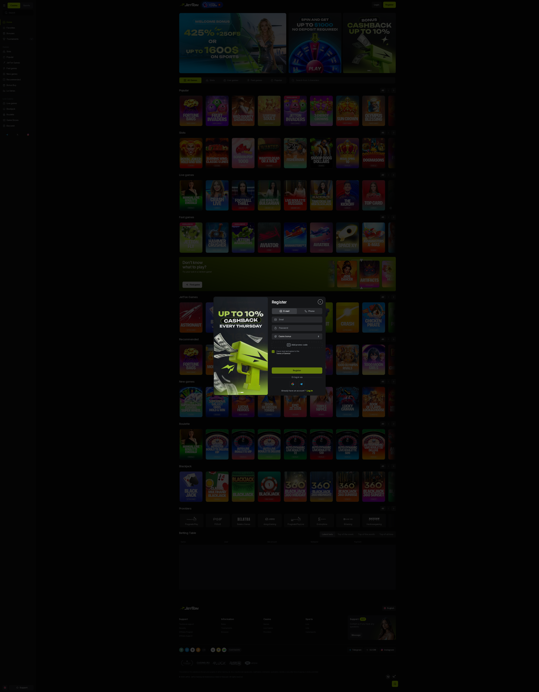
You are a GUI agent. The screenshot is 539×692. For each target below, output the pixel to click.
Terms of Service (283, 353)
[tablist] (297, 311)
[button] (297, 336)
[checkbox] (273, 351)
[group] (284, 311)
